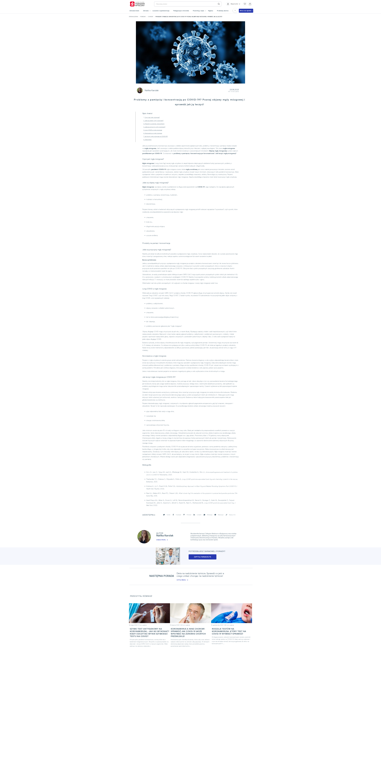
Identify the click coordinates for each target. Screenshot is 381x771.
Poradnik (143, 16)
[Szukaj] (218, 3)
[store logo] (137, 3)
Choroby (150, 16)
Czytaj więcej (181, 580)
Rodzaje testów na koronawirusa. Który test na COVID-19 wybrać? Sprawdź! (229, 631)
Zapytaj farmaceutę (202, 557)
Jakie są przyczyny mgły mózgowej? (155, 127)
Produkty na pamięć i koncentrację (154, 124)
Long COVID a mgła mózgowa (153, 130)
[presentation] (235, 10)
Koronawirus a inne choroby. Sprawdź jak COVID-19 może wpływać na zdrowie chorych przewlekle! (188, 632)
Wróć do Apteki (245, 11)
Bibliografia (148, 139)
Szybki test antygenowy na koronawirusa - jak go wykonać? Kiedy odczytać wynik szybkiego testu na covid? (149, 632)
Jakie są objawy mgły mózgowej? (154, 120)
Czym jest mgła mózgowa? (152, 117)
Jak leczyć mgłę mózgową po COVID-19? (156, 136)
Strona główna (133, 16)
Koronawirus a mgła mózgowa (153, 133)
